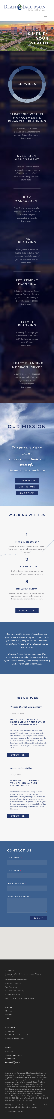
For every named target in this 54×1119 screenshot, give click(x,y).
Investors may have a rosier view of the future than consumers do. (28, 722)
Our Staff (27, 493)
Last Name (14, 870)
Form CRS (10, 1059)
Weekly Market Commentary (18, 1035)
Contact (10, 1051)
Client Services (13, 1055)
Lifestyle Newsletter (14, 1038)
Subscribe (18, 755)
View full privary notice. (27, 1107)
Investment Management (16, 979)
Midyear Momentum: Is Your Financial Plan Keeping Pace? (25, 783)
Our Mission (27, 480)
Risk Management (13, 983)
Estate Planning (12, 994)
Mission (8, 1011)
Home (8, 1047)
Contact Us (27, 610)
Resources (11, 1027)
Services (9, 970)
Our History (27, 487)
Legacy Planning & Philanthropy (19, 998)
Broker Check (12, 1062)
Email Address (17, 883)
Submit (38, 918)
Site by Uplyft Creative (14, 1111)
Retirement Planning (15, 991)
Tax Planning (11, 987)
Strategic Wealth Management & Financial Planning (24, 975)
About (8, 1007)
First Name (15, 858)
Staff (7, 1018)
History (8, 1014)
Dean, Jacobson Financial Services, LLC (29, 1105)
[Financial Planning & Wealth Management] (25, 8)
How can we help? (19, 896)
